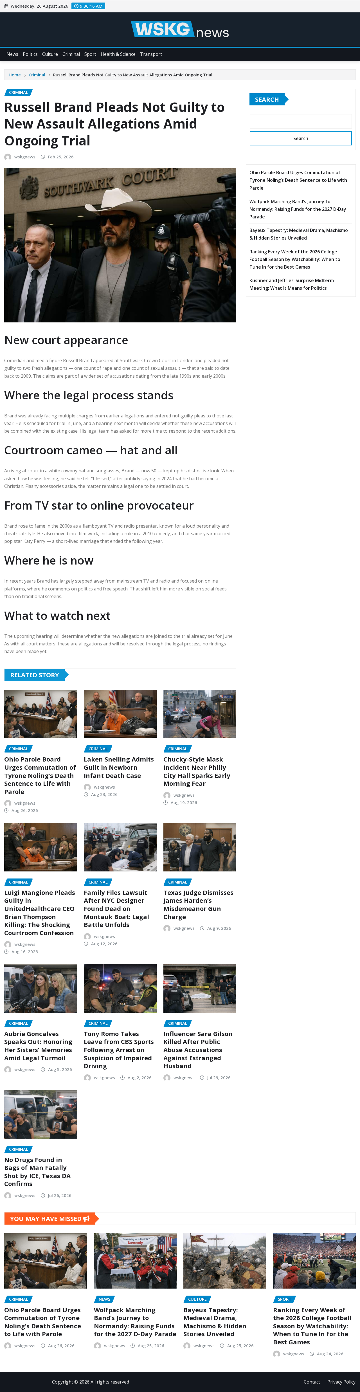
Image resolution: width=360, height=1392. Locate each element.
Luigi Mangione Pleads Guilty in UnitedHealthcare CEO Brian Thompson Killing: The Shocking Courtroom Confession (39, 912)
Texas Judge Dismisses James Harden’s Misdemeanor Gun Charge (198, 904)
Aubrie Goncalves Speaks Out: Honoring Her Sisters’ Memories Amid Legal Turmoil (38, 1045)
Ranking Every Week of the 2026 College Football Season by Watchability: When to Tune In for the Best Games (294, 259)
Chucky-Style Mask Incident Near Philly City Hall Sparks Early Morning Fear (196, 771)
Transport (151, 54)
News (12, 54)
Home (15, 75)
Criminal (71, 54)
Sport (90, 54)
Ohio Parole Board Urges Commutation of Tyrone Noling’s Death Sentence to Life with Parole (40, 775)
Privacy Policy (341, 1382)
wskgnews (24, 157)
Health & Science (118, 54)
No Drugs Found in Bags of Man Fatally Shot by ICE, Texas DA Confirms (37, 1171)
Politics (30, 54)
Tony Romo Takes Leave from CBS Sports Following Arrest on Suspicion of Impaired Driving (119, 1049)
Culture (50, 54)
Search (267, 99)
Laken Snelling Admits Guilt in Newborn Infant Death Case (119, 767)
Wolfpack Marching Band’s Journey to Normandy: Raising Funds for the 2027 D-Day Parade (297, 209)
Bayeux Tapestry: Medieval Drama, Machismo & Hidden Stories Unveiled (214, 1321)
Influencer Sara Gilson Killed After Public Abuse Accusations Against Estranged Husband (198, 1049)
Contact (312, 1382)
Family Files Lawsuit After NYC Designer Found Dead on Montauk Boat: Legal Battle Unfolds (116, 908)
